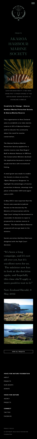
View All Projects (18, 351)
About (6, 377)
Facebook (8, 416)
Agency (7, 398)
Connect (7, 408)
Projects (18, 33)
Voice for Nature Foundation (18, 13)
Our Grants (8, 385)
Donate (7, 389)
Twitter (7, 412)
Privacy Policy (9, 428)
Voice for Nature (11, 395)
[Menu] (33, 3)
